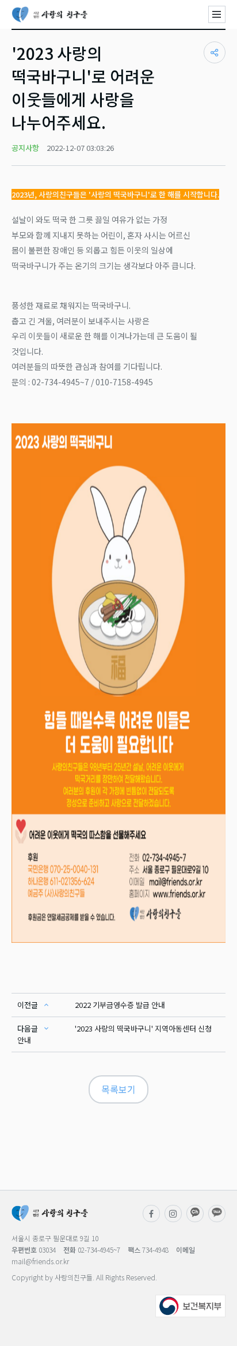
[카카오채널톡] (216, 1213)
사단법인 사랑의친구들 (50, 14)
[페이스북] (151, 1213)
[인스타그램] (173, 1213)
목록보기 (118, 1089)
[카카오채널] (195, 1213)
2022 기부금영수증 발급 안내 (120, 1004)
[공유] (214, 52)
